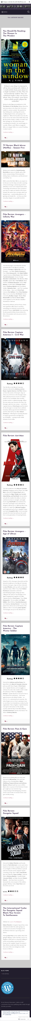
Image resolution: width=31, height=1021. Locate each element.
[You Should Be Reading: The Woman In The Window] (15, 61)
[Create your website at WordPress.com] (15, 2)
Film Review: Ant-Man (13, 436)
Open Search (28, 12)
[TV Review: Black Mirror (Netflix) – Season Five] (15, 159)
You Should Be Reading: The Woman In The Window (14, 33)
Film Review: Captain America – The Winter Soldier (13, 628)
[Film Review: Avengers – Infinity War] (15, 241)
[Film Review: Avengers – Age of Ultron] (15, 555)
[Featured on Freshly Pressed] (7, 993)
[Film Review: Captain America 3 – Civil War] (15, 359)
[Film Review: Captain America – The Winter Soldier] (15, 654)
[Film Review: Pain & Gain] (15, 753)
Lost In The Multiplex (15, 922)
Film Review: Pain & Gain (15, 729)
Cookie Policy (8, 1014)
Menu (5, 12)
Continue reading (8, 132)
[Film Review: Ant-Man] (15, 460)
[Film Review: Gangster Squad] (15, 838)
